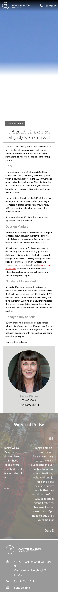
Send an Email (23, 587)
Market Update (15, 123)
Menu (52, 5)
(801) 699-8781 (24, 581)
